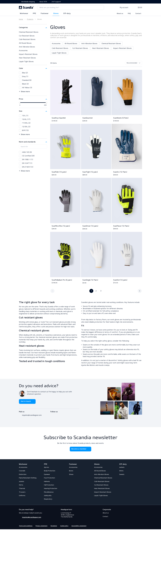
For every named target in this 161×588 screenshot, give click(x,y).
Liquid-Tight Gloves (59, 53)
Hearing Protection (50, 488)
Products (30, 19)
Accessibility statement (79, 526)
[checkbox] (33, 73)
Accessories (56, 43)
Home (21, 19)
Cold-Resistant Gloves (60, 48)
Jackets (21, 481)
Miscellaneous (49, 492)
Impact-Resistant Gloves (122, 48)
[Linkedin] (141, 526)
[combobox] (71, 7)
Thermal (22, 488)
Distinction (22, 474)
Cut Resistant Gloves (80, 48)
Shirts (21, 485)
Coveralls (22, 471)
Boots (71, 471)
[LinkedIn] (59, 415)
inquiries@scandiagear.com (32, 415)
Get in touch (26, 401)
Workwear (24, 13)
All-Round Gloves (71, 43)
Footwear (45, 13)
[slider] (19, 102)
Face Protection (49, 478)
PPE (34, 13)
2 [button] (96, 291)
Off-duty (67, 13)
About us (120, 13)
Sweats (121, 474)
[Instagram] (55, 415)
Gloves (56, 13)
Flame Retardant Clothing (27, 478)
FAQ (129, 13)
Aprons (46, 467)
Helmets (47, 481)
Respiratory (48, 499)
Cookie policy (64, 526)
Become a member (78, 449)
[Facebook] (51, 415)
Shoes (71, 474)
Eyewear (47, 474)
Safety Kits (47, 495)
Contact (138, 13)
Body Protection (49, 471)
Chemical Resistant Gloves (111, 43)
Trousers (22, 492)
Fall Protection (49, 485)
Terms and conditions (25, 526)
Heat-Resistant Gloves (100, 48)
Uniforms (22, 495)
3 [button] (100, 291)
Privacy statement (41, 526)
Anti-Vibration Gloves (89, 43)
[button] (33, 27)
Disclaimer (54, 526)
